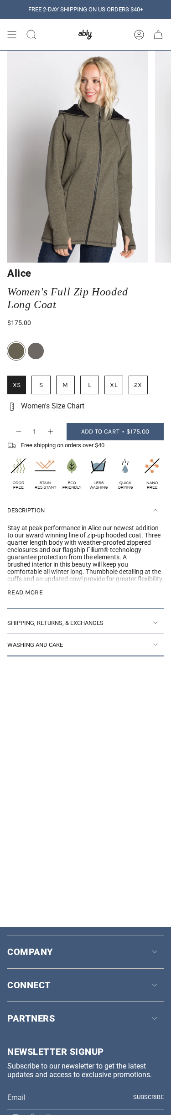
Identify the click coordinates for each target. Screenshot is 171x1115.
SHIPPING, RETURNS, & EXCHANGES (55, 622)
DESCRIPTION (26, 510)
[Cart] (158, 34)
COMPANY (30, 951)
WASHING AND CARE (35, 644)
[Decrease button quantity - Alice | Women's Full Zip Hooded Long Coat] (18, 431)
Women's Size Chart (52, 406)
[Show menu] (12, 34)
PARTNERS (31, 1018)
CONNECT (29, 985)
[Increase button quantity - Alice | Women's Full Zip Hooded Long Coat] (51, 431)
